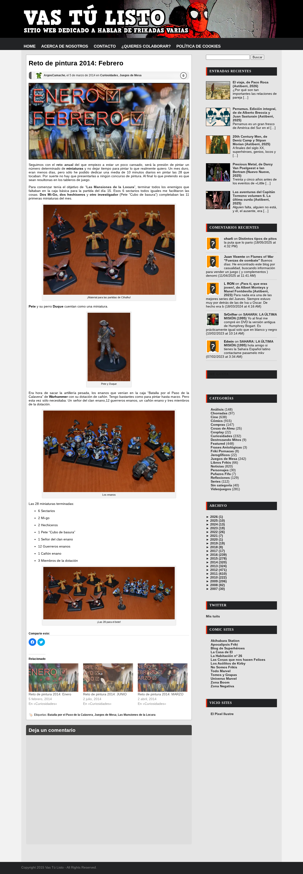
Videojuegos (221, 489)
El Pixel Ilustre (222, 714)
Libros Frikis (221, 462)
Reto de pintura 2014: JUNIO (105, 694)
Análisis (217, 409)
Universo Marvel (224, 678)
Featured (218, 443)
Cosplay (217, 432)
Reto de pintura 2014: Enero (50, 694)
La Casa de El (222, 652)
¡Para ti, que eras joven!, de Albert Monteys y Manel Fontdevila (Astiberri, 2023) (246, 289)
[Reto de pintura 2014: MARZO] (162, 677)
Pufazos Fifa (221, 474)
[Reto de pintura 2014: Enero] (53, 677)
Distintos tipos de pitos (258, 238)
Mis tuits (213, 616)
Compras (218, 424)
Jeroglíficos (220, 455)
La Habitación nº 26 (226, 656)
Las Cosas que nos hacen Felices (238, 659)
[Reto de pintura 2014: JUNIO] (108, 677)
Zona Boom (220, 682)
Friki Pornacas (222, 451)
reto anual (64, 165)
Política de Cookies (198, 46)
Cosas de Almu (223, 428)
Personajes (220, 470)
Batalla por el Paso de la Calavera (70, 714)
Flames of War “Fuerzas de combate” (248, 258)
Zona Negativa (222, 686)
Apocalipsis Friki (224, 644)
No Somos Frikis (224, 667)
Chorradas (219, 413)
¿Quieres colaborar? (146, 46)
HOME (30, 46)
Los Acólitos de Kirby (228, 663)
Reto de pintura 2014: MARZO (160, 694)
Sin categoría (221, 485)
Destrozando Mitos (226, 440)
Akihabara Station (225, 641)
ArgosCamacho (54, 75)
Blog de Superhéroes (228, 648)
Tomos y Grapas (224, 675)
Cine (214, 417)
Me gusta (219, 374)
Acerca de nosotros (64, 46)
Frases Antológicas (226, 447)
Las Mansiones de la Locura (110, 187)
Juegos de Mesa (131, 75)
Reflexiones (220, 478)
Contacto (105, 46)
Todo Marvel (221, 671)
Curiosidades (109, 75)
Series (216, 481)
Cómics (217, 421)
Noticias (217, 466)
